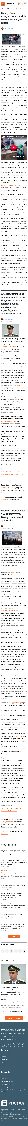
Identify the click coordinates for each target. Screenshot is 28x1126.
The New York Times (8, 346)
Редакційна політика (7, 1081)
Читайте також (8, 961)
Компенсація (4, 1059)
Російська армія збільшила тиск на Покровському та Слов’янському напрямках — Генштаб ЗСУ (13, 926)
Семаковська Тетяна (10, 28)
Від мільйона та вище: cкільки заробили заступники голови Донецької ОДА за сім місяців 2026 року (13, 875)
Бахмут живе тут (7, 822)
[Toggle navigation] (24, 4)
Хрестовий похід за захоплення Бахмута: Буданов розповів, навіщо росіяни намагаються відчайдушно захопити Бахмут (12, 993)
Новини (3, 1054)
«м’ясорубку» (18, 736)
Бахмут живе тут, (7, 488)
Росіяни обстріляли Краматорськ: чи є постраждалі (13, 886)
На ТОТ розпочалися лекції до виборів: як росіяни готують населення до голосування (12, 895)
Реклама (3, 1065)
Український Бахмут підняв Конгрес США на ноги (11, 809)
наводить (11, 572)
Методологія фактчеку (7, 1084)
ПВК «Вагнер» (17, 385)
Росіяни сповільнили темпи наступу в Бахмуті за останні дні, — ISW (13, 474)
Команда (3, 1076)
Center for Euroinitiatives (10, 185)
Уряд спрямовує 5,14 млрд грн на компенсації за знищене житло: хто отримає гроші (14, 862)
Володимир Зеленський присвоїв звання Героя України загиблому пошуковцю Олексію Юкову (13, 905)
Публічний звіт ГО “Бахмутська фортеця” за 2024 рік (13, 1090)
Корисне (3, 1056)
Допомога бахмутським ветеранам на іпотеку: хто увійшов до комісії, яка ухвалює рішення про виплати (13, 852)
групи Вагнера (17, 703)
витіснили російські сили (10, 610)
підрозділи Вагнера (8, 421)
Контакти (3, 1078)
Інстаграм (4, 500)
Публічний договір (6, 1087)
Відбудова (4, 1062)
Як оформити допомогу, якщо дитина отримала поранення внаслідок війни (11, 916)
